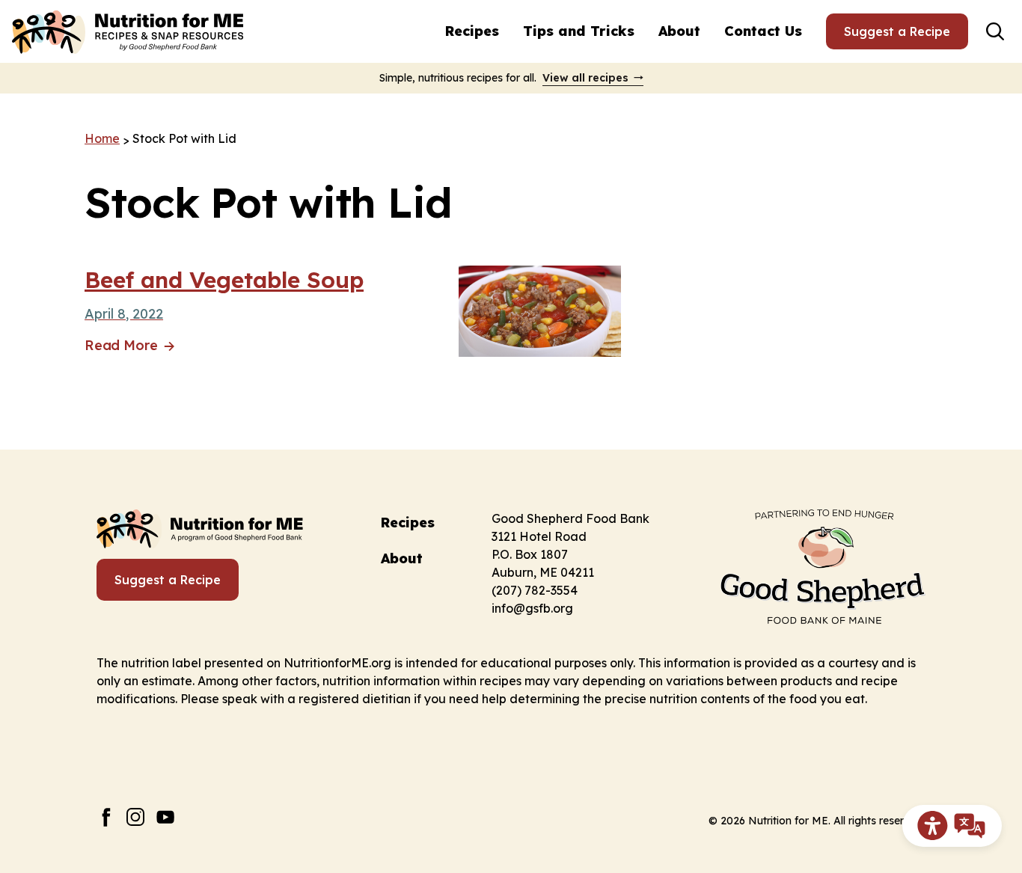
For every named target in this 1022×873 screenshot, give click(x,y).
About (679, 31)
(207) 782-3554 (535, 590)
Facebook (106, 817)
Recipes (472, 31)
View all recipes (585, 78)
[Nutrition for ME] (129, 31)
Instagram (135, 817)
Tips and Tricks (578, 31)
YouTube (165, 817)
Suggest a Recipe (897, 31)
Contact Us (763, 31)
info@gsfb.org (532, 608)
